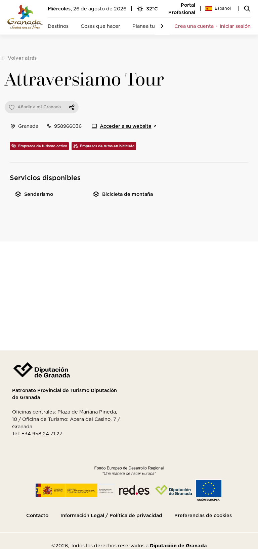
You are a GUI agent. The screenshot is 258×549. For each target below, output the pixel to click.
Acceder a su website (126, 126)
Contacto (37, 515)
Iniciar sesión (235, 26)
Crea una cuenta (194, 26)
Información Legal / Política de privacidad (111, 515)
